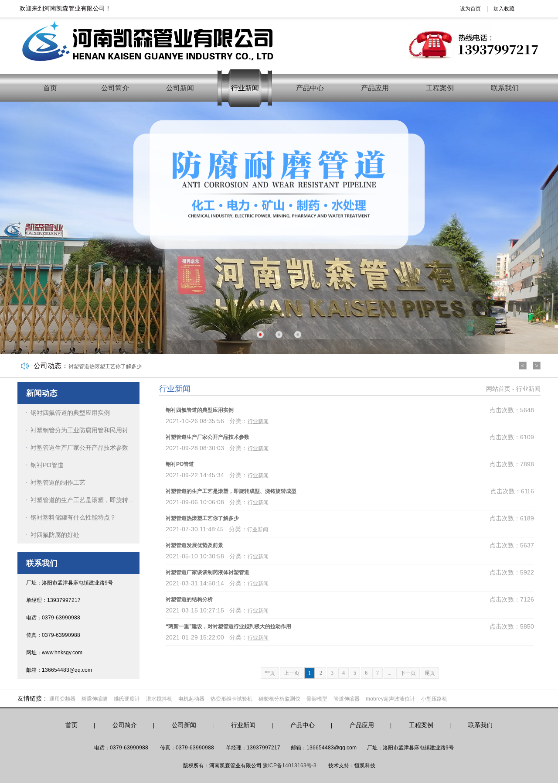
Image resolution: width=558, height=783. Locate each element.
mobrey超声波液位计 (390, 699)
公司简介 (115, 88)
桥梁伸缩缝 (95, 699)
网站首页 (498, 388)
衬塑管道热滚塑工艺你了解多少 (105, 366)
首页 (50, 88)
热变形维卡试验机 (231, 699)
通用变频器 (62, 699)
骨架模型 (316, 699)
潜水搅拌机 (159, 699)
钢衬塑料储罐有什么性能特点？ (73, 517)
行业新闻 (245, 88)
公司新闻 (180, 88)
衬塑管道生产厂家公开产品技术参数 (79, 447)
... (389, 673)
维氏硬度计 (127, 699)
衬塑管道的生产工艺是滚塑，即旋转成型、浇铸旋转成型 (231, 491)
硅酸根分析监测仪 (279, 699)
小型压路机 (434, 699)
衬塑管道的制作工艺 (58, 482)
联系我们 (505, 88)
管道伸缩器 (346, 699)
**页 (270, 673)
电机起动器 (191, 699)
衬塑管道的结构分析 (189, 599)
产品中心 (310, 88)
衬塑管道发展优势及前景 (194, 545)
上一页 (291, 673)
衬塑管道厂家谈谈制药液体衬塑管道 (207, 572)
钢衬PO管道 (47, 465)
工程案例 (440, 88)
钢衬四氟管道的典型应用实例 (70, 412)
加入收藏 (503, 9)
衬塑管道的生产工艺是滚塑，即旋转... (82, 499)
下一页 (408, 673)
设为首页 (470, 9)
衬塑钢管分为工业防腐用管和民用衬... (82, 430)
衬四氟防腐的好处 (55, 534)
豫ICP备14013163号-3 (289, 765)
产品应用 (375, 88)
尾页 (430, 673)
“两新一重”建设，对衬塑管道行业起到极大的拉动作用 (228, 626)
